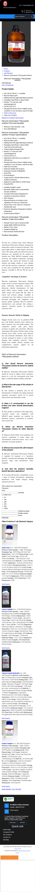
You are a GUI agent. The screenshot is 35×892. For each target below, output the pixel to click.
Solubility (7, 187)
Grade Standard (9, 213)
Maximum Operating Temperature (15, 209)
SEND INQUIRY (6, 789)
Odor (5, 198)
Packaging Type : (16, 552)
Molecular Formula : (20, 571)
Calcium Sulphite (7, 609)
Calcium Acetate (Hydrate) (10, 673)
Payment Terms (9, 223)
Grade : (8, 556)
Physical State (8, 140)
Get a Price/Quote (7, 85)
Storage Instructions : (17, 629)
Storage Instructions (10, 162)
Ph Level (6, 175)
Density (6, 151)
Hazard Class (8, 205)
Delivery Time (8, 227)
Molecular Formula (10, 171)
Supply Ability (8, 225)
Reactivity (7, 189)
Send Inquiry (20, 118)
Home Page (6, 829)
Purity (6, 173)
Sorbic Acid (5, 547)
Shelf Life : (22, 561)
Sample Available (9, 229)
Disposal (7, 200)
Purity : (6, 571)
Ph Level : (20, 635)
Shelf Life (7, 166)
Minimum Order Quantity (12, 127)
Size (5, 138)
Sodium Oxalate (7, 743)
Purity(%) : (13, 578)
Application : (16, 763)
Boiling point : (8, 580)
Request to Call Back (8, 118)
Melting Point (8, 143)
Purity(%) (7, 184)
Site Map (6, 840)
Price (5, 129)
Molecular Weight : (12, 637)
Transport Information (11, 194)
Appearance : (14, 710)
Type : (16, 620)
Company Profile (8, 832)
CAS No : (17, 624)
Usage (6, 177)
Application (7, 158)
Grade (6, 149)
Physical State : (26, 554)
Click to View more (10, 113)
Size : (25, 550)
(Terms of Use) (17, 848)
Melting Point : (10, 554)
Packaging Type (9, 145)
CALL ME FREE (16, 789)
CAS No (6, 156)
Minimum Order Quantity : (11, 550)
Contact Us (6, 837)
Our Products (7, 834)
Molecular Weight (9, 169)
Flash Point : (25, 578)
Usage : (17, 701)
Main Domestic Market (11, 231)
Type (5, 147)
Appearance (8, 182)
